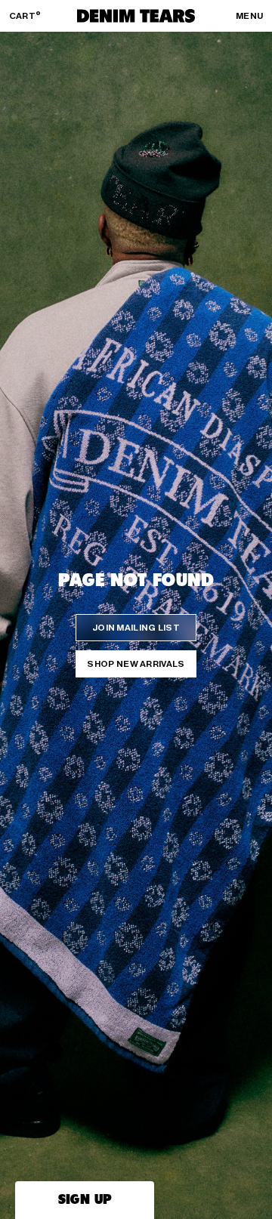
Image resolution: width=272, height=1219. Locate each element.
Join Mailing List (136, 627)
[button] (84, 1200)
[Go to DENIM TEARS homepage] (136, 16)
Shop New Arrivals (135, 664)
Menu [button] (249, 16)
